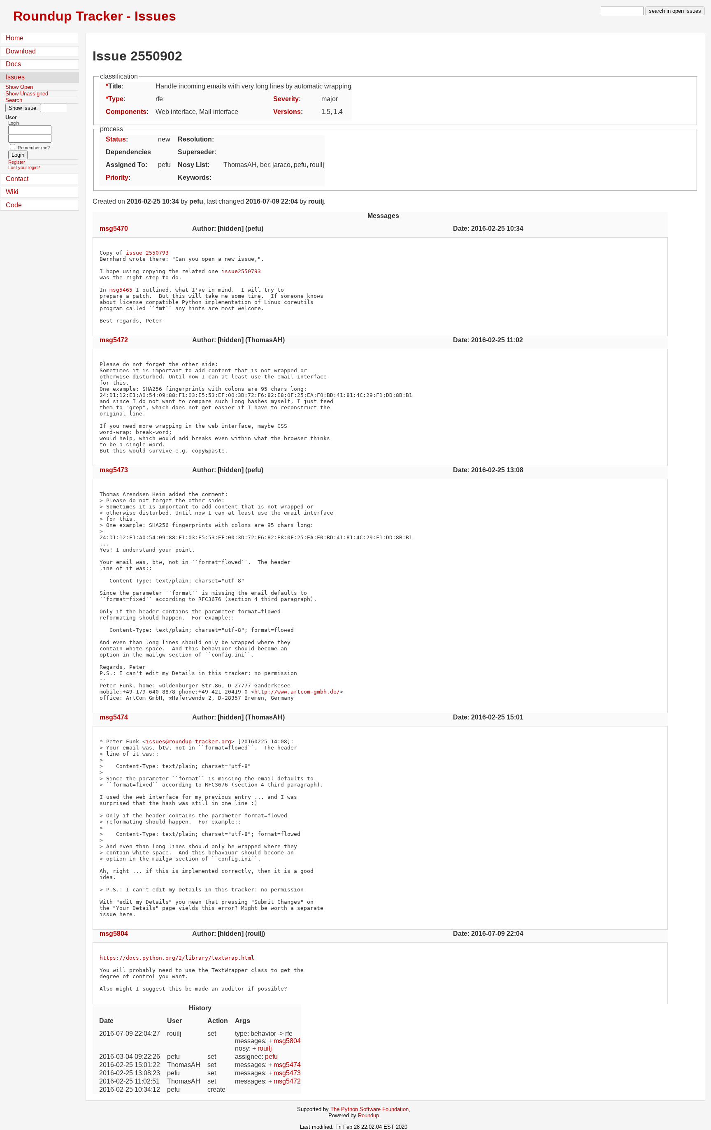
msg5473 (114, 469)
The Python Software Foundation (369, 1109)
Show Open (19, 87)
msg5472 (114, 339)
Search (13, 100)
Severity (286, 98)
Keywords (193, 177)
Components (126, 111)
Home (14, 38)
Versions (287, 111)
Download (21, 51)
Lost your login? (24, 167)
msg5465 (120, 290)
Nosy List (192, 164)
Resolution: (196, 139)
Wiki (12, 191)
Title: (115, 86)
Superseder (196, 152)
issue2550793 (241, 271)
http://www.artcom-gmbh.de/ (297, 692)
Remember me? (34, 147)
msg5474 (114, 717)
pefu (271, 1056)
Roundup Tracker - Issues (94, 16)
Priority (117, 177)
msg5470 (114, 228)
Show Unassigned (26, 93)
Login (13, 123)
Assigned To (125, 164)
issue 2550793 (147, 253)
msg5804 (114, 933)
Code (14, 205)
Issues (15, 77)
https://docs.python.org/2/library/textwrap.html (177, 958)
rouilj (265, 1048)
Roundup (368, 1115)
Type (115, 98)
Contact (17, 178)
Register (16, 162)
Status (116, 139)
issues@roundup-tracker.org (188, 741)
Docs (13, 63)
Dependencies (128, 152)
